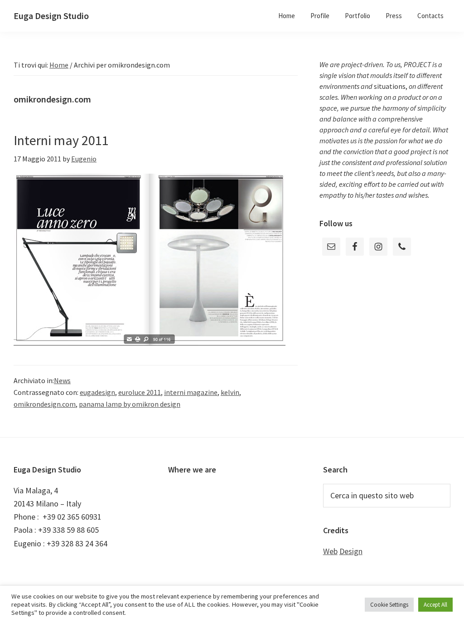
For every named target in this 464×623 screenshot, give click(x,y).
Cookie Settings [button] (389, 604)
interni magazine (191, 392)
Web (330, 551)
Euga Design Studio (51, 15)
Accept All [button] (435, 604)
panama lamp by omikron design (129, 404)
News (62, 380)
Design (350, 551)
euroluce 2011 (139, 392)
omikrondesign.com (45, 404)
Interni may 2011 (61, 140)
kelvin (230, 392)
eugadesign (97, 392)
